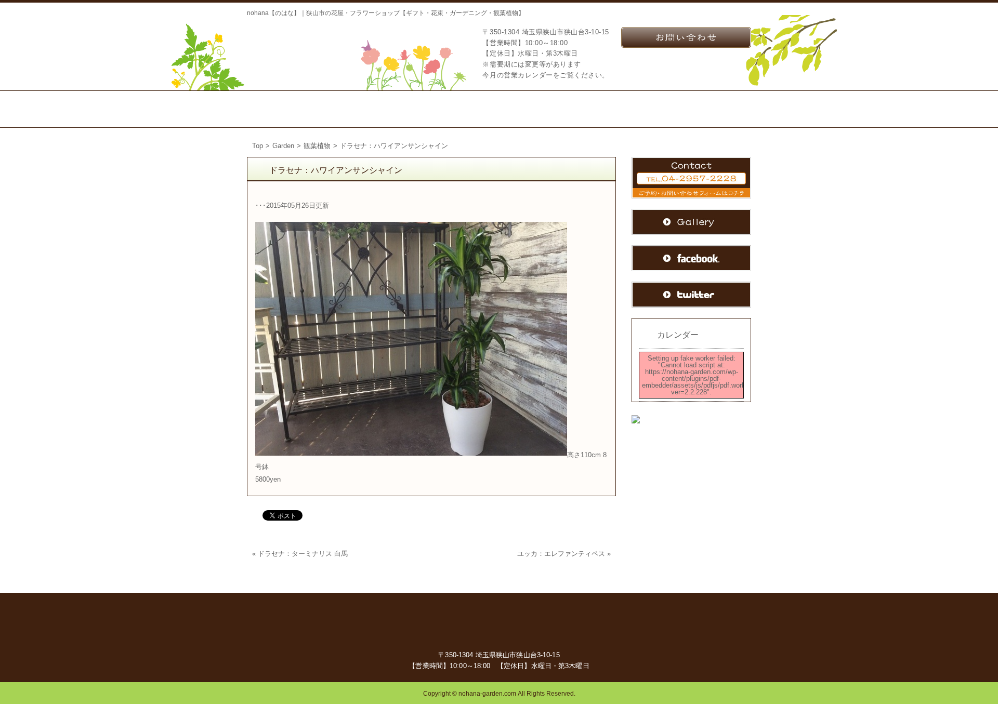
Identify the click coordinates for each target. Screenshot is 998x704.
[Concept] (351, 109)
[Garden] (469, 109)
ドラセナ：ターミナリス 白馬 (303, 553)
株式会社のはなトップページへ (299, 48)
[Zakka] (525, 109)
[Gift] (411, 109)
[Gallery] (717, 109)
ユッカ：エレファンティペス (561, 553)
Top (257, 146)
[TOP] (283, 109)
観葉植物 (317, 146)
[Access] (581, 109)
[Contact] (647, 109)
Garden (283, 146)
